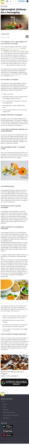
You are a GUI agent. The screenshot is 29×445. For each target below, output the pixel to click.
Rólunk (4, 406)
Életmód (4, 6)
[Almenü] (7, 1)
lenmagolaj (15, 3)
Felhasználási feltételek (9, 412)
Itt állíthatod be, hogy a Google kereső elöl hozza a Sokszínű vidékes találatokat (16, 382)
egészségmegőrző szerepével (13, 48)
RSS (4, 401)
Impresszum (5, 409)
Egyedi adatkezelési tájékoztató (11, 415)
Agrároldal (17, 75)
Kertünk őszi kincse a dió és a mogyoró (12, 373)
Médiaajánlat (6, 418)
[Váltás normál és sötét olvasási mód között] (11, 1)
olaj (20, 3)
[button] (27, 3)
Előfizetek (21, 1)
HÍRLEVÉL (5, 404)
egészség (8, 3)
